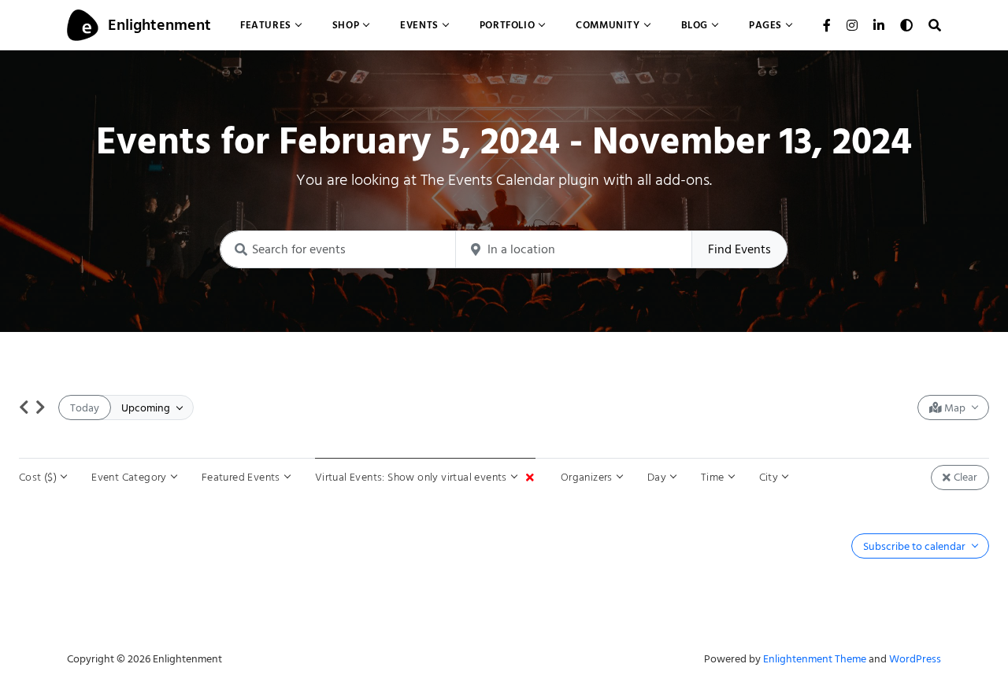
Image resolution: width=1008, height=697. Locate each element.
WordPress (915, 659)
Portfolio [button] (507, 25)
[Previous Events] (24, 407)
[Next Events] (40, 407)
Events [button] (419, 25)
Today (84, 408)
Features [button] (265, 25)
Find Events (739, 249)
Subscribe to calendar (915, 546)
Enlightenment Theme (814, 659)
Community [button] (607, 25)
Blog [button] (694, 25)
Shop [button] (345, 25)
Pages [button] (765, 25)
